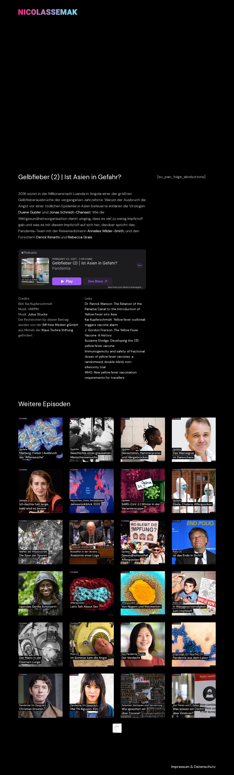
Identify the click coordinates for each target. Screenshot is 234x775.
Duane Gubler (29, 212)
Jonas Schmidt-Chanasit (70, 212)
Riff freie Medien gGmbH (60, 325)
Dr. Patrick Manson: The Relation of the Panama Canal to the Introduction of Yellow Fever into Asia (113, 309)
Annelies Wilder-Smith (105, 231)
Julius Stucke (38, 314)
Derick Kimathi (48, 237)
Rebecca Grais (80, 237)
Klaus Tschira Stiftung (57, 330)
